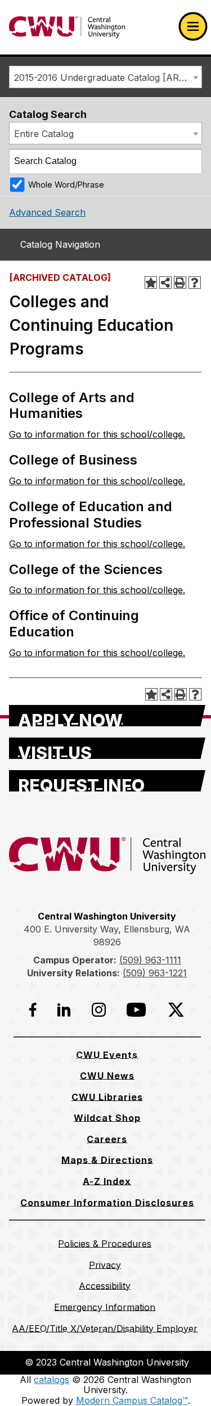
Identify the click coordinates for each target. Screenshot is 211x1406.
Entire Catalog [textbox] (44, 133)
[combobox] (105, 77)
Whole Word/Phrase (66, 184)
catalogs (51, 1379)
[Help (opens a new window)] (194, 282)
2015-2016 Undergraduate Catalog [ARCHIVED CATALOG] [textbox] (107, 77)
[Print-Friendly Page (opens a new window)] (180, 282)
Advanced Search (47, 212)
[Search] (190, 161)
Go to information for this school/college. (97, 434)
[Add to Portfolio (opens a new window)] (151, 282)
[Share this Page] (165, 282)
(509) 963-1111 (150, 960)
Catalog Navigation (60, 244)
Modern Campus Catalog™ (132, 1400)
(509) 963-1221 (155, 973)
